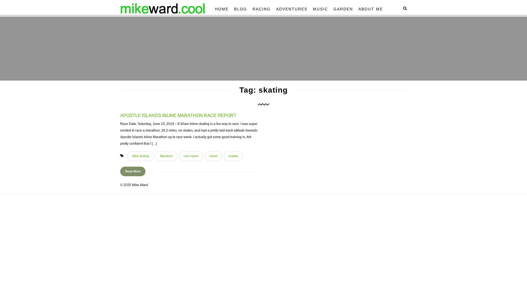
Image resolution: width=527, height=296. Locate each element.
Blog (240, 9)
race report (191, 156)
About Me (370, 9)
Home (222, 9)
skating (233, 156)
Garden (343, 9)
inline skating (140, 156)
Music (320, 9)
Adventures (291, 9)
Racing (262, 9)
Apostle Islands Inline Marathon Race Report (178, 115)
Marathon (166, 156)
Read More (133, 171)
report (213, 156)
